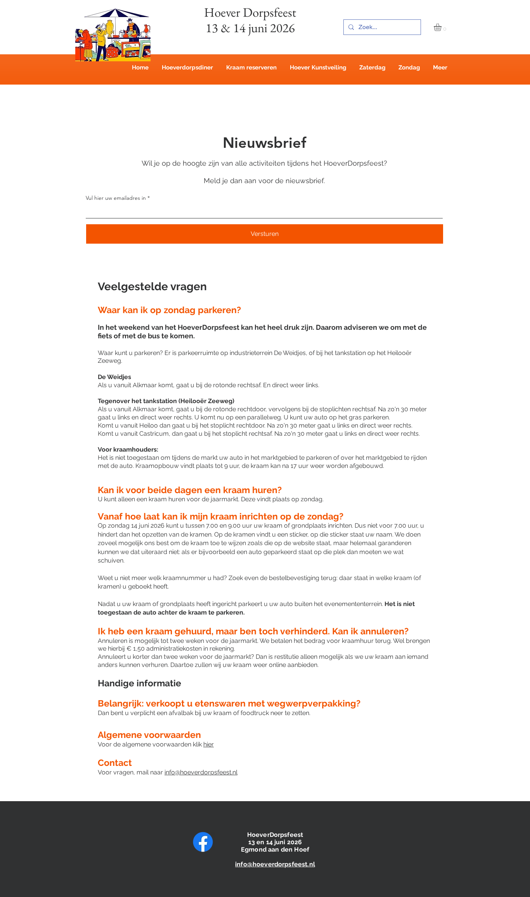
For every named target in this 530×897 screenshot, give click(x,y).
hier (208, 744)
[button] (442, 27)
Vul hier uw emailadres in (116, 198)
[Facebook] (203, 842)
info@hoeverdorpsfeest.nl (201, 772)
